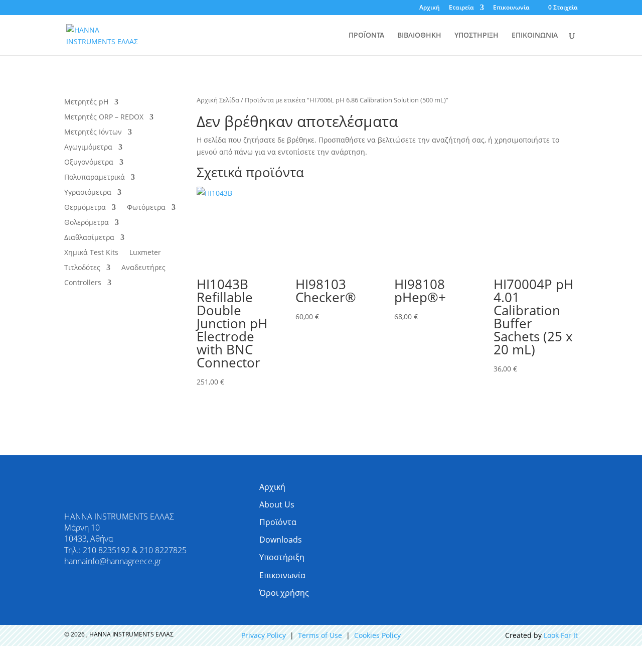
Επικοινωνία (511, 8)
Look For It (561, 635)
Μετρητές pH (86, 102)
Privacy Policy (263, 635)
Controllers (82, 283)
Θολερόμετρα (86, 223)
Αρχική (429, 8)
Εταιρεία (461, 8)
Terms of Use (320, 635)
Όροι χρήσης (284, 592)
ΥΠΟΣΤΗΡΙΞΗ (476, 36)
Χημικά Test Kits (91, 253)
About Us (276, 504)
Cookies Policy (377, 635)
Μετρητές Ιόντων (93, 132)
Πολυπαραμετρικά (94, 178)
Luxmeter (145, 253)
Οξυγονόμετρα (88, 163)
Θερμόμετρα (85, 208)
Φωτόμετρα (146, 208)
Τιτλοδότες (82, 268)
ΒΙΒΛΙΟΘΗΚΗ (419, 36)
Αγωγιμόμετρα (88, 148)
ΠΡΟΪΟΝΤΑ (366, 36)
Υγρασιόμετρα (87, 193)
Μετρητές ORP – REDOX (103, 117)
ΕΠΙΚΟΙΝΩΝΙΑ (535, 36)
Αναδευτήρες (143, 268)
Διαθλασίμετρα (89, 238)
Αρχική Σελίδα (218, 99)
